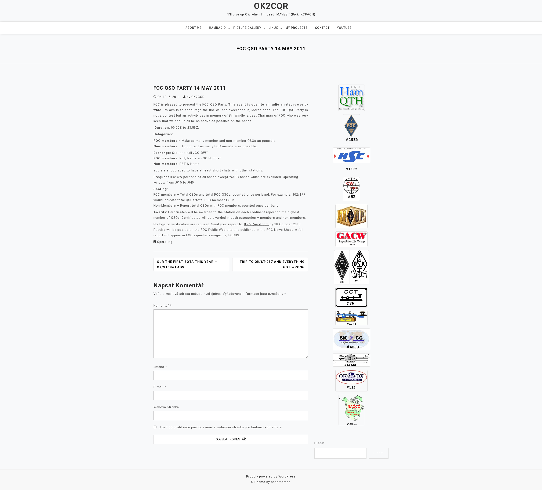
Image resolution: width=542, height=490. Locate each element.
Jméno (160, 367)
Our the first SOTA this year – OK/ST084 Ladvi (187, 264)
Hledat (319, 443)
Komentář (162, 306)
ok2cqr (198, 97)
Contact (322, 27)
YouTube (344, 27)
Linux (273, 27)
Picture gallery (247, 27)
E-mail (159, 387)
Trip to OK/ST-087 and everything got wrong (272, 264)
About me (193, 27)
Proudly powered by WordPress (271, 476)
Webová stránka (166, 407)
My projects (296, 27)
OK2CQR (271, 6)
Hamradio (217, 27)
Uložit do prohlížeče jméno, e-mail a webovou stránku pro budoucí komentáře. (221, 427)
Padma (259, 482)
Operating (164, 242)
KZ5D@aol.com (256, 224)
